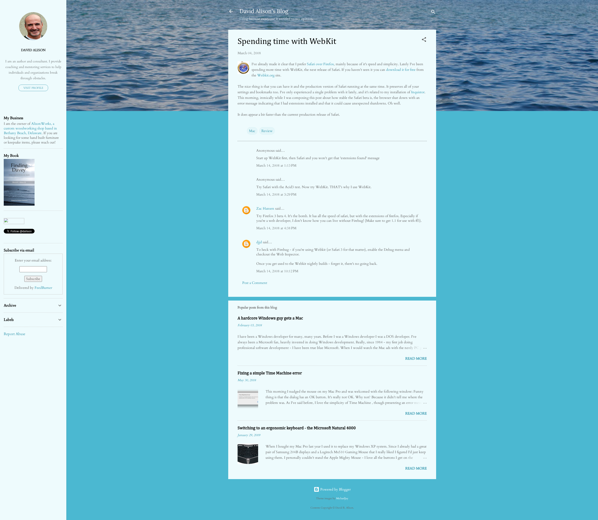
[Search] (433, 13)
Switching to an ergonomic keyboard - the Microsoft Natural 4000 (297, 428)
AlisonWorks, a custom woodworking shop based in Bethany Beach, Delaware (30, 128)
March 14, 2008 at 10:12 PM (277, 271)
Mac (252, 131)
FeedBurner (43, 287)
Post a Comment (254, 282)
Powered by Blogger (335, 489)
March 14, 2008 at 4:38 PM (276, 228)
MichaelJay (342, 498)
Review (267, 131)
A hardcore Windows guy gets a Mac (270, 318)
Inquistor (417, 92)
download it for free (401, 69)
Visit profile (33, 88)
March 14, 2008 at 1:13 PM (276, 165)
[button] (424, 40)
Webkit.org (265, 75)
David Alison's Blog (263, 11)
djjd (259, 242)
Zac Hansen (265, 208)
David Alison (33, 50)
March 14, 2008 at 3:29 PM (276, 194)
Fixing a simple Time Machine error (270, 373)
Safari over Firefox (320, 64)
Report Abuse (14, 334)
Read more (416, 358)
